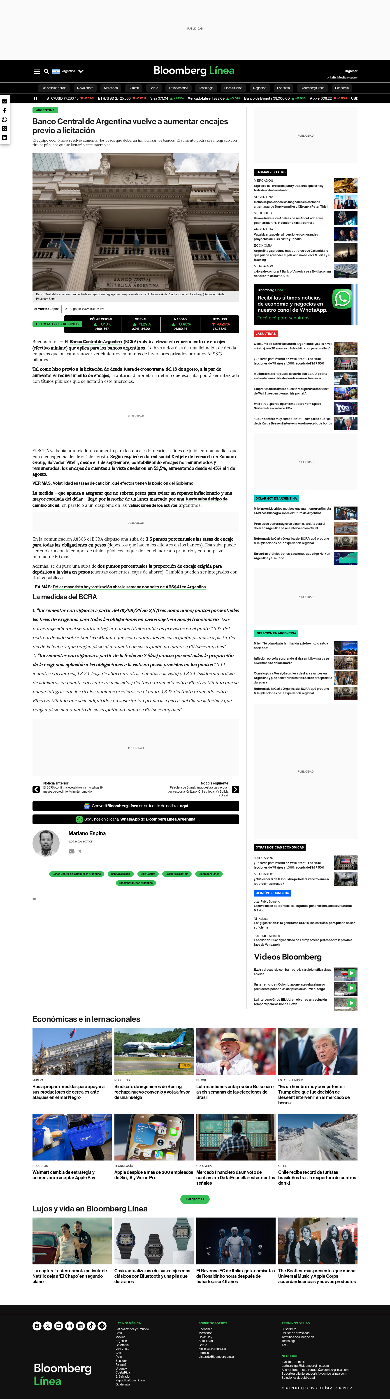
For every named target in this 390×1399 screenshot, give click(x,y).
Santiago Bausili (120, 874)
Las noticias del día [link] (54, 88)
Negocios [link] (259, 88)
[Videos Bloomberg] (306, 957)
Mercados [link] (111, 88)
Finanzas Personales (212, 1349)
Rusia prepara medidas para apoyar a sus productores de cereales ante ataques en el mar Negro (68, 1092)
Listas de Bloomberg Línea (216, 1356)
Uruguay (121, 1368)
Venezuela (122, 1349)
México (120, 1337)
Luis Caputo (148, 874)
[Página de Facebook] (37, 1325)
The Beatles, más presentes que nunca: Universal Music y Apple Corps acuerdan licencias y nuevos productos (317, 1276)
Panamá (121, 1364)
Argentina (45, 110)
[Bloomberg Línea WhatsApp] (306, 304)
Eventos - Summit (293, 1362)
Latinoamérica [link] (178, 88)
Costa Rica (123, 1372)
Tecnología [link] (206, 88)
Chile (119, 1353)
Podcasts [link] (283, 88)
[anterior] (36, 789)
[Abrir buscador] (46, 71)
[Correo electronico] (72, 851)
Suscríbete (289, 1329)
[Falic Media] (330, 77)
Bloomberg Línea (209, 874)
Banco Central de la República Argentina (77, 874)
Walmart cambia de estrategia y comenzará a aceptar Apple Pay (63, 1175)
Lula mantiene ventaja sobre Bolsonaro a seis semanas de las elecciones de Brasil (235, 1092)
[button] (4, 101)
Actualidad (206, 1341)
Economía (205, 1329)
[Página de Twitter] (47, 1325)
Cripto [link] (154, 88)
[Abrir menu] (36, 71)
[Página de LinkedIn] (80, 1325)
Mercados (205, 1333)
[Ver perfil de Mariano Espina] (50, 843)
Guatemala (123, 1384)
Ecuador (121, 1360)
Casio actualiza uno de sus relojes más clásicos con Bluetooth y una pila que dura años (152, 1276)
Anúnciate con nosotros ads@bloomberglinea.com (315, 1369)
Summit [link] (134, 88)
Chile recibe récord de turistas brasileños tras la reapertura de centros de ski (317, 1178)
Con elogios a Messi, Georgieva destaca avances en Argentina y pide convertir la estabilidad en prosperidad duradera (293, 678)
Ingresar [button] (351, 71)
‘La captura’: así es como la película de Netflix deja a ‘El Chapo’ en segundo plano (69, 1276)
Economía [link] (342, 88)
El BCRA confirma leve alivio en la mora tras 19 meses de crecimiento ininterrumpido (73, 789)
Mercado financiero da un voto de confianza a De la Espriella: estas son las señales (235, 1178)
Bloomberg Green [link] (312, 88)
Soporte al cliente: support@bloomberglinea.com (314, 1373)
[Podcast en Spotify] (102, 1325)
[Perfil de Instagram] (69, 1325)
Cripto (203, 1345)
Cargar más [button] (195, 1199)
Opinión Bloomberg (272, 893)
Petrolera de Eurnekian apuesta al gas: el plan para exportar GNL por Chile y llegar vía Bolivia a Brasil (198, 791)
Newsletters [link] (85, 88)
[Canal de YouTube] (58, 1325)
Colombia (122, 1345)
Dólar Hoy (205, 1337)
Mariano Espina (48, 309)
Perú (119, 1356)
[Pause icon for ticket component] (35, 98)
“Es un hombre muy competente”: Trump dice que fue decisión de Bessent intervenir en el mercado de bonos (314, 1094)
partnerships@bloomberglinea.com (305, 1365)
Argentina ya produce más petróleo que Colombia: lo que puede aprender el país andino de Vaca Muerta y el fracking (292, 255)
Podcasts (205, 1353)
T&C (285, 1345)
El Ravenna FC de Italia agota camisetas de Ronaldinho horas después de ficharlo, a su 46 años (235, 1276)
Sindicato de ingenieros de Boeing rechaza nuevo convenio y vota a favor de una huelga (152, 1092)
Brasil (119, 1333)
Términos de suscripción (298, 1337)
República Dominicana (130, 1380)
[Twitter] (80, 851)
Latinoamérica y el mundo (132, 1329)
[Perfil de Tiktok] (91, 1325)
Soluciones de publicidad (298, 1377)
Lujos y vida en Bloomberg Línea (90, 1208)
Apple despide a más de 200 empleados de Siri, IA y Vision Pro (153, 1175)
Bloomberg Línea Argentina (136, 883)
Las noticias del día (177, 874)
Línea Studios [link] (233, 88)
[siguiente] (235, 789)
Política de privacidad (296, 1333)
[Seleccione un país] (81, 71)
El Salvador (123, 1376)
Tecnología (289, 1341)
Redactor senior (81, 841)
